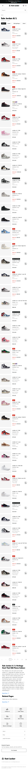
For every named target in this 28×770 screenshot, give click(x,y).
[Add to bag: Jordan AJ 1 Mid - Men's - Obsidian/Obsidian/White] (25, 519)
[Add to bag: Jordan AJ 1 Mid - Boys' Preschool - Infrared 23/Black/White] (25, 433)
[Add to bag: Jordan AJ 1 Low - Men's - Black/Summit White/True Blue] (25, 508)
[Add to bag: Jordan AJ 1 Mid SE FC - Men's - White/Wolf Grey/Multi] (25, 564)
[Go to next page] (22, 659)
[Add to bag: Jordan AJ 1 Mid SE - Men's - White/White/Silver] (25, 494)
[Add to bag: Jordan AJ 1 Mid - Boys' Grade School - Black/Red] (25, 596)
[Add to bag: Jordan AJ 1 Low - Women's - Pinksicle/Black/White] (25, 456)
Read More (4, 693)
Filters (3, 23)
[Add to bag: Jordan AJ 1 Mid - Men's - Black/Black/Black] (25, 208)
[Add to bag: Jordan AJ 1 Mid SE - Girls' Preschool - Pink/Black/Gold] (25, 587)
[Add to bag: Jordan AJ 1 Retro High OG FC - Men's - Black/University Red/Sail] (25, 96)
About (4, 731)
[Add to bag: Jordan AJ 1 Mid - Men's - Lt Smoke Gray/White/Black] (25, 183)
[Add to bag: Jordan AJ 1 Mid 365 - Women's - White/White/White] (25, 471)
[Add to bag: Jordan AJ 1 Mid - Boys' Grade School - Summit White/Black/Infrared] (25, 328)
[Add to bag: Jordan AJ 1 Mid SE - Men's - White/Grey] (25, 200)
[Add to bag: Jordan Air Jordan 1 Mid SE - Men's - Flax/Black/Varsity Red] (25, 78)
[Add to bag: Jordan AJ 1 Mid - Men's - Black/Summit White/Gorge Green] (25, 145)
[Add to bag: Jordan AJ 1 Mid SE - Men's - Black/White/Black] (25, 368)
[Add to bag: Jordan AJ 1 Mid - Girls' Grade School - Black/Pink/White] (25, 609)
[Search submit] (25, 10)
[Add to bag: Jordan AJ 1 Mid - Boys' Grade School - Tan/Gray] (25, 156)
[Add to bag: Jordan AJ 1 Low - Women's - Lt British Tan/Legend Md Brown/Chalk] (25, 445)
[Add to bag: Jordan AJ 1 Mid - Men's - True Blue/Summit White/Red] (25, 317)
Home (2, 15)
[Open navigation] (3, 5)
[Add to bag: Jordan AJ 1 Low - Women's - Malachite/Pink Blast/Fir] (25, 355)
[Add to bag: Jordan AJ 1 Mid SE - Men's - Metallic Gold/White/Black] (25, 170)
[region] (14, 1)
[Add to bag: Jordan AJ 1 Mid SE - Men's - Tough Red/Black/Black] (25, 106)
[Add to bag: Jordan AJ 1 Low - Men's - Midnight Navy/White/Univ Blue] (25, 33)
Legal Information (6, 738)
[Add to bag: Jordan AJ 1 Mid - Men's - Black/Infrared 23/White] (25, 63)
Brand (24, 23)
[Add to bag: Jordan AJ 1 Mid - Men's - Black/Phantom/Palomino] (25, 263)
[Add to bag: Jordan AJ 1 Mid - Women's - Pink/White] (25, 406)
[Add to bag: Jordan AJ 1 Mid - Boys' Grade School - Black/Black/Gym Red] (25, 121)
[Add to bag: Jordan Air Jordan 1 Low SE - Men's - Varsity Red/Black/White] (25, 651)
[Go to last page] (26, 659)
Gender (9, 23)
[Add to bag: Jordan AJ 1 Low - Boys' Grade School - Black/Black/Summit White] (25, 292)
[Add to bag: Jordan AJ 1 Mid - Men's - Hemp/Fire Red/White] (25, 621)
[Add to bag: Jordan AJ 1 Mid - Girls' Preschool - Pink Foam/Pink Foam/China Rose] (25, 133)
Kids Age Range (17, 23)
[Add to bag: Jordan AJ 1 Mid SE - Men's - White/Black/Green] (25, 636)
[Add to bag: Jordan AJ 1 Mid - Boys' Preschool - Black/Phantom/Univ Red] (25, 573)
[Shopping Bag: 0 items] (25, 5)
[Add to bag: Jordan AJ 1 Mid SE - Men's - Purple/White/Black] (25, 220)
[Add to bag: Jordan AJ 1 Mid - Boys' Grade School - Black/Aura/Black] (25, 532)
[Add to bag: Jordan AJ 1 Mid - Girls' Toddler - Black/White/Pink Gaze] (25, 340)
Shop (4, 734)
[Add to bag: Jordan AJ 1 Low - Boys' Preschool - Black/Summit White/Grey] (25, 48)
